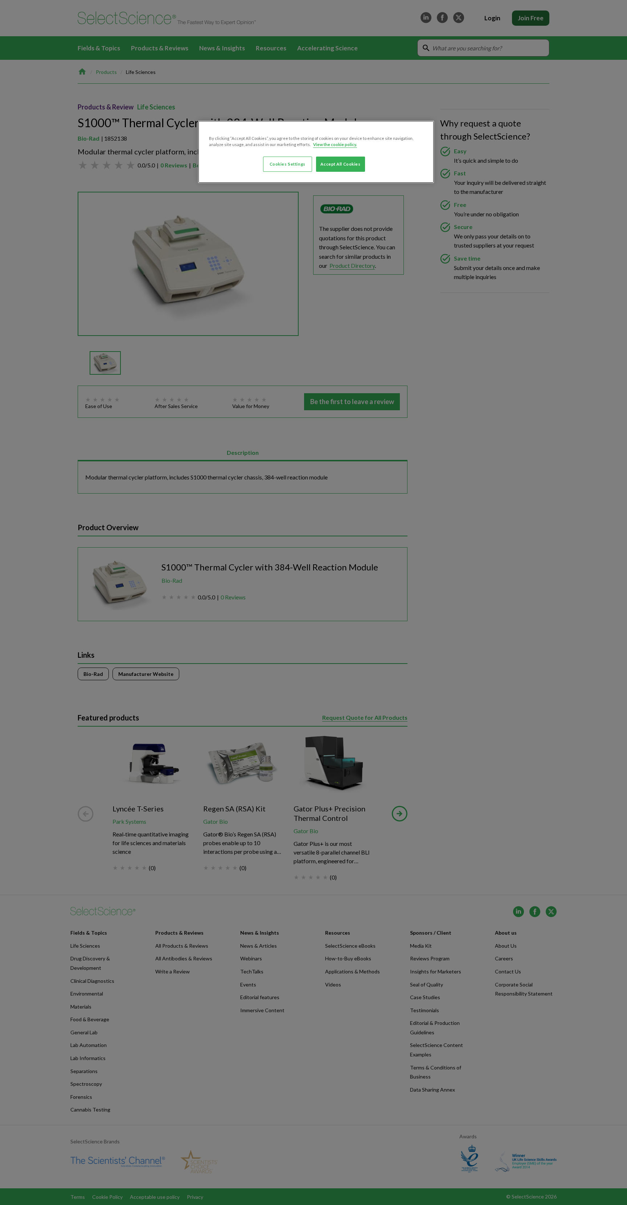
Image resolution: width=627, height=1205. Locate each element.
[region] (316, 152)
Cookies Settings (288, 164)
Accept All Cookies (340, 164)
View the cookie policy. (335, 144)
